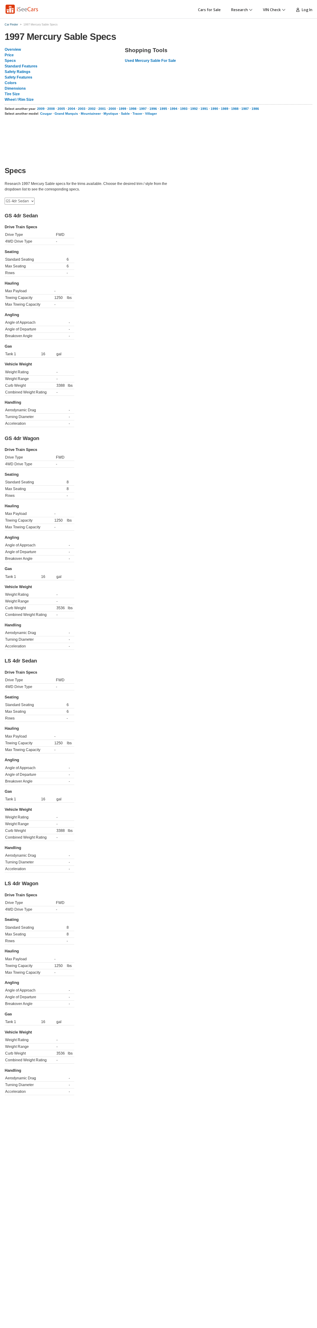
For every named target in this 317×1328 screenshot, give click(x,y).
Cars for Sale (209, 9)
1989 (224, 109)
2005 (61, 109)
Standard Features (21, 66)
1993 (184, 109)
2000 (112, 109)
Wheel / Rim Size (19, 99)
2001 (102, 109)
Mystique (111, 113)
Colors (10, 83)
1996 (153, 109)
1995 (163, 109)
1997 (143, 109)
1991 (204, 109)
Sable (125, 113)
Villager (151, 113)
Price (9, 55)
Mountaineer (91, 113)
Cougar (46, 113)
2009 (41, 109)
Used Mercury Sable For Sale (150, 61)
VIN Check (272, 9)
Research (239, 9)
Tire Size (12, 94)
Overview (13, 49)
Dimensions (15, 88)
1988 (235, 109)
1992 (194, 109)
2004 (71, 109)
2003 (81, 109)
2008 (51, 109)
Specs (10, 61)
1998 (132, 109)
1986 (255, 109)
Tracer (137, 113)
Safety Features (18, 77)
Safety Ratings (17, 72)
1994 (173, 109)
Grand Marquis (66, 113)
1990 (214, 109)
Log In (306, 9)
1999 (122, 109)
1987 (245, 109)
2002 (92, 109)
